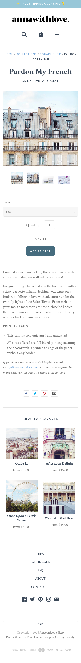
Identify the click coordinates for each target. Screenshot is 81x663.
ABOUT (40, 579)
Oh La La (21, 463)
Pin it (44, 393)
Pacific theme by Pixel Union (24, 637)
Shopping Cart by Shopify (58, 637)
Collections (26, 54)
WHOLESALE (40, 562)
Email (54, 393)
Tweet (35, 393)
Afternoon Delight (59, 463)
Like (26, 393)
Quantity (32, 225)
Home (8, 54)
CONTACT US (40, 587)
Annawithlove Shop (40, 81)
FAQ (40, 570)
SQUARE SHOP (50, 54)
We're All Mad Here (59, 518)
